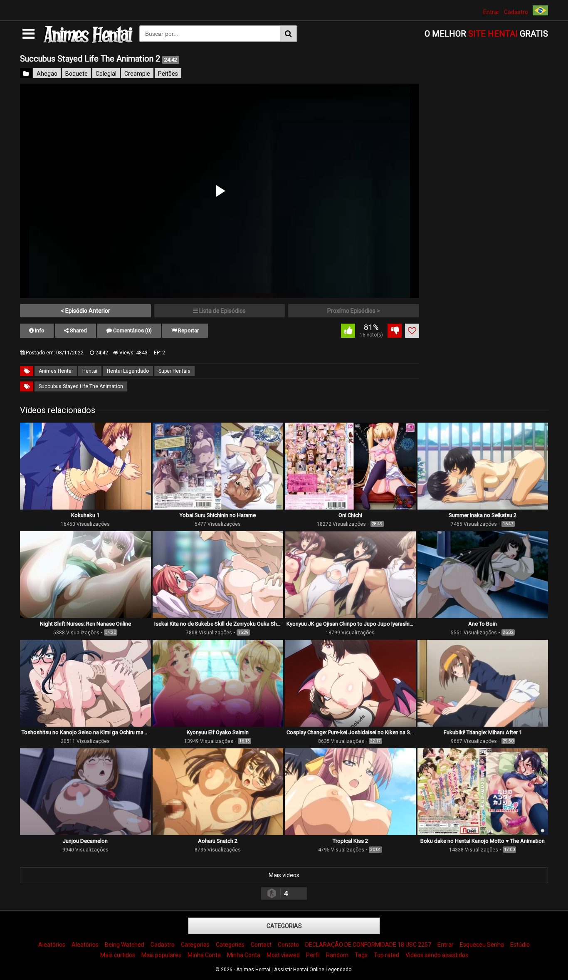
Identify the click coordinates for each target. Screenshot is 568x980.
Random (337, 955)
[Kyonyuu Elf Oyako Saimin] (218, 724)
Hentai (89, 371)
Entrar (491, 12)
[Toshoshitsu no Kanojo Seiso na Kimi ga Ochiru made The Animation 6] (85, 724)
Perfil (313, 955)
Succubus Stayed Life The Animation (81, 386)
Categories (230, 944)
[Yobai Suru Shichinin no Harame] (218, 507)
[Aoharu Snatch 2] (218, 833)
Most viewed (283, 955)
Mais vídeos (284, 875)
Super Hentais (174, 371)
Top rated (386, 955)
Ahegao (47, 73)
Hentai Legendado (128, 371)
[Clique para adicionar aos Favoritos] (412, 331)
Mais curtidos (117, 955)
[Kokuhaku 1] (85, 507)
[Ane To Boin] (482, 616)
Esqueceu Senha (482, 944)
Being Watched (124, 944)
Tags (361, 955)
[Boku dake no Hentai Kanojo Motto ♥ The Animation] (482, 833)
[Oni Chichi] (350, 507)
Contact (261, 944)
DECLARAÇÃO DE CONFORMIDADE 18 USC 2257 (368, 944)
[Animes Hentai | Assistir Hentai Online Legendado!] (87, 42)
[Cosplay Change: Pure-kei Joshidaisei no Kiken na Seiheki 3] (350, 724)
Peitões (168, 73)
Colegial (106, 73)
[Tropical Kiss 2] (350, 833)
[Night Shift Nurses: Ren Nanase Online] (85, 616)
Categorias (284, 926)
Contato (288, 944)
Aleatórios (51, 944)
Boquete (76, 73)
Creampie (137, 73)
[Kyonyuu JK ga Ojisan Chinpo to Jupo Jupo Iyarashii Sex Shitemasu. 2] (350, 616)
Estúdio (520, 944)
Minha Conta (204, 955)
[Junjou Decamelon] (85, 833)
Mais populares (161, 955)
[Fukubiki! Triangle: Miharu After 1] (482, 724)
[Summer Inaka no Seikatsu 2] (482, 507)
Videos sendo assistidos (436, 955)
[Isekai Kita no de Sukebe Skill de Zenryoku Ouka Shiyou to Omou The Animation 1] (218, 616)
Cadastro (516, 12)
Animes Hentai (56, 371)
